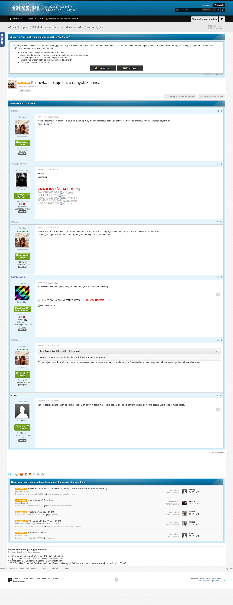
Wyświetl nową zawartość (204, 19)
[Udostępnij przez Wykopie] (17, 474)
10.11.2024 (194, 504)
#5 (218, 340)
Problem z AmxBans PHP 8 (41, 512)
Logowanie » (206, 5)
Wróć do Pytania (218, 452)
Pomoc (55, 579)
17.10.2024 (194, 536)
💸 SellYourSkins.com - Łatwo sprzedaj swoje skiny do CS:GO (97, 563)
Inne (74, 19)
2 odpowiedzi (174, 490)
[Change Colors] (222, 9)
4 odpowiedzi (174, 502)
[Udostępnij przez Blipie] (21, 474)
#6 (218, 395)
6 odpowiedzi (174, 512)
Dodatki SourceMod (57, 19)
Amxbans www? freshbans (40, 500)
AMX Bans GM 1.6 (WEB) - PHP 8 (44, 521)
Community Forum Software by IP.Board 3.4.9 (207, 579)
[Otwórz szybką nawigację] (222, 18)
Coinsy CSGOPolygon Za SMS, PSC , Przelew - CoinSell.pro (36, 556)
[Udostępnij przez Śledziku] (26, 474)
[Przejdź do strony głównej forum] (43, 8)
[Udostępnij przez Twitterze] (9, 474)
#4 (218, 277)
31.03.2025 (194, 524)
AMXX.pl (210, 581)
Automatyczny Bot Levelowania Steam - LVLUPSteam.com (35, 561)
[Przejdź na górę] (116, 580)
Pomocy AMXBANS (37, 532)
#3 (218, 222)
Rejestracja (219, 5)
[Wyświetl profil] (22, 127)
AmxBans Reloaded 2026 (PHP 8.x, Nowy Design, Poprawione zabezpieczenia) (67, 488)
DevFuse (219, 75)
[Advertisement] (65, 463)
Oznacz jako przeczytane (40, 579)
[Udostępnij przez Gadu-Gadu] (30, 474)
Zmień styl (17, 579)
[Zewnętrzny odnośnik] (61, 300)
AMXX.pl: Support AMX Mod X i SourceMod (18, 569)
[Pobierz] (42, 474)
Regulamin (229, 569)
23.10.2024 (194, 514)
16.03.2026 (194, 492)
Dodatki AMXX (33, 19)
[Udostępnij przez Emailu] (34, 474)
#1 (218, 111)
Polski (25, 579)
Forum (15, 19)
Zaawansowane (218, 10)
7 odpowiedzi (174, 522)
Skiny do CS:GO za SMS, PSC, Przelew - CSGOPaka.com (35, 558)
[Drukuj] (38, 474)
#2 (218, 164)
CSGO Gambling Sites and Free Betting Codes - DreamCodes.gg (38, 563)
